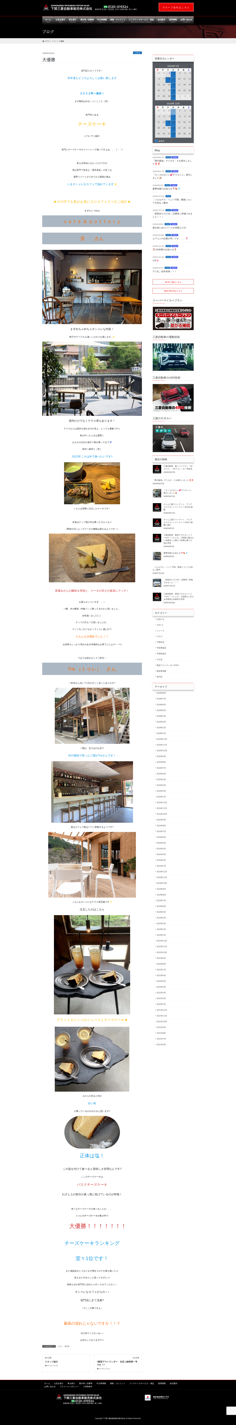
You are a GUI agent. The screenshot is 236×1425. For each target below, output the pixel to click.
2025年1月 (161, 796)
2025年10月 (162, 750)
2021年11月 (162, 1016)
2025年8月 (161, 762)
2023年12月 (162, 871)
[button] (176, 7)
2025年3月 (161, 785)
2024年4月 (161, 848)
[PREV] (157, 66)
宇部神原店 (161, 653)
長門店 (67, 1346)
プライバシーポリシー (69, 1386)
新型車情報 (161, 671)
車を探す (71, 1383)
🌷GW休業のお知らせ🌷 (165, 249)
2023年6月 (161, 906)
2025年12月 (162, 739)
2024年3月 (161, 854)
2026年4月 (161, 716)
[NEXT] (188, 66)
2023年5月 (161, 912)
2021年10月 (162, 1021)
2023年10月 (162, 883)
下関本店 (175, 157)
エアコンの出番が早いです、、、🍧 (170, 238)
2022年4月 (161, 987)
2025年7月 (161, 768)
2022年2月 (161, 998)
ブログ (137, 53)
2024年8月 (161, 825)
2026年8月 (161, 693)
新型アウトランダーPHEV (168, 665)
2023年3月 (161, 923)
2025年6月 (161, 773)
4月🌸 (156, 260)
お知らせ (160, 619)
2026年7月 (161, 698)
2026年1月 (161, 733)
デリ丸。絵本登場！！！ (165, 271)
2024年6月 (161, 837)
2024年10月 (162, 814)
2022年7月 (161, 969)
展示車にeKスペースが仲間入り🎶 (169, 227)
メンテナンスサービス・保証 (141, 1383)
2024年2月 (161, 860)
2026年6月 (161, 704)
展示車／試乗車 (85, 1383)
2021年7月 (161, 1039)
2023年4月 (161, 918)
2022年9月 (161, 958)
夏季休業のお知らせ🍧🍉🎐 (166, 188)
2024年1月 (161, 866)
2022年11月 (162, 946)
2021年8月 (161, 1033)
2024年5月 (161, 843)
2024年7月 (161, 831)
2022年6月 (161, 975)
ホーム (47, 1383)
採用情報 (162, 1383)
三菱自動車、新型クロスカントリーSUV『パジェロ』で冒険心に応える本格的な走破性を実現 (178, 596)
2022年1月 (161, 1004)
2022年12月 (162, 941)
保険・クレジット (117, 1383)
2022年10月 (162, 952)
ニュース (160, 630)
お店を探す (59, 1383)
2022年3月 (161, 992)
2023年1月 (161, 935)
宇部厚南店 (161, 648)
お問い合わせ (50, 1386)
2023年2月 (161, 929)
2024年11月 (162, 808)
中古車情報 (101, 1383)
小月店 (159, 659)
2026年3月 (161, 722)
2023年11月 (162, 877)
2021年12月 (162, 1010)
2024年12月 (162, 802)
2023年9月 (161, 889)
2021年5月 (161, 1044)
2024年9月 (161, 819)
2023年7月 (161, 900)
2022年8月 (161, 964)
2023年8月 (161, 895)
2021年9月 (161, 1027)
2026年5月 (161, 710)
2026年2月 (161, 727)
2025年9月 (161, 756)
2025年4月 (161, 779)
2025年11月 (162, 745)
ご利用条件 (87, 1386)
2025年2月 (161, 791)
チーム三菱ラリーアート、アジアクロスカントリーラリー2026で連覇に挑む (178, 522)
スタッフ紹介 (51, 1361)
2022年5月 (161, 981)
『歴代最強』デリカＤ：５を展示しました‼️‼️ (173, 480)
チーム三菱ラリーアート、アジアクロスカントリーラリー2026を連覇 (178, 507)
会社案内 (173, 1383)
